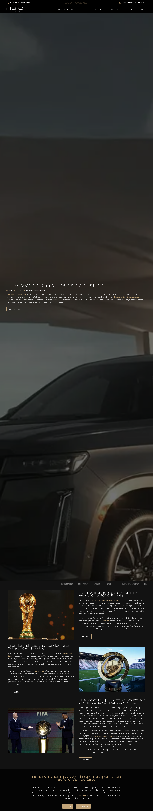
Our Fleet (121, 9)
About (58, 9)
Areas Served (98, 9)
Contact (133, 9)
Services (83, 9)
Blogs (143, 9)
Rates (111, 9)
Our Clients (70, 9)
